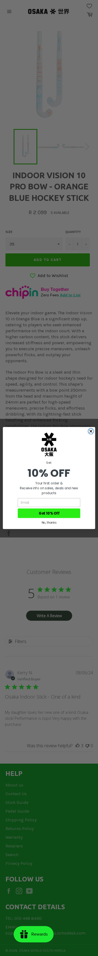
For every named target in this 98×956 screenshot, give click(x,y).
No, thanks (49, 523)
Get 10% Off (49, 513)
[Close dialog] (91, 431)
